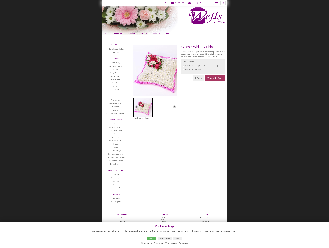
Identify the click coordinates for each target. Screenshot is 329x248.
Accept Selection (165, 238)
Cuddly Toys (115, 178)
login (167, 3)
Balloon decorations (116, 188)
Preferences (172, 244)
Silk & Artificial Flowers (115, 161)
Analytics (159, 244)
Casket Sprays (116, 151)
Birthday (115, 69)
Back (199, 78)
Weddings (156, 33)
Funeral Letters (115, 164)
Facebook (116, 198)
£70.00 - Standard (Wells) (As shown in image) (201, 66)
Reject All (177, 238)
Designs (130, 33)
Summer (115, 86)
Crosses (115, 147)
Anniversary (115, 63)
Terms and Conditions (206, 218)
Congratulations (115, 73)
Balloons (115, 181)
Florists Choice (115, 76)
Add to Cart (216, 78)
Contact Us (169, 33)
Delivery (143, 33)
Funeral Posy (115, 137)
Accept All (151, 238)
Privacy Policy (206, 221)
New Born (115, 83)
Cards (115, 185)
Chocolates (116, 174)
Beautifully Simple (115, 66)
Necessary (147, 244)
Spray (115, 124)
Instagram (117, 202)
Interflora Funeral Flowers (116, 157)
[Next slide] (174, 106)
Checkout (115, 52)
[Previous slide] (136, 106)
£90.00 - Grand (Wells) (193, 69)
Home (106, 33)
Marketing (185, 244)
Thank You (115, 90)
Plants (115, 110)
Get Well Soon (116, 80)
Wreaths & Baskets (115, 127)
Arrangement (115, 100)
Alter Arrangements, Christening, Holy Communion (121, 113)
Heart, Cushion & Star (115, 131)
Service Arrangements (115, 154)
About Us (118, 33)
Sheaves (115, 144)
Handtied (115, 107)
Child (115, 134)
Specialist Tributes (115, 141)
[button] (143, 107)
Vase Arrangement (115, 103)
